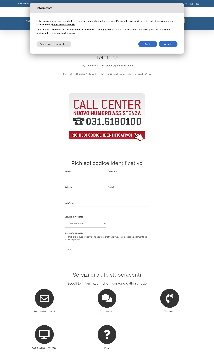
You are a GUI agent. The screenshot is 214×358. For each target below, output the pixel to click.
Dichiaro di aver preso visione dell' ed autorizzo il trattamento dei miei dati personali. (106, 238)
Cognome (112, 171)
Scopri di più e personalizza (54, 44)
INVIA (69, 249)
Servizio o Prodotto (74, 217)
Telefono (69, 203)
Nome (68, 171)
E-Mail (111, 187)
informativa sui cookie (63, 24)
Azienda (68, 187)
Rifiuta (147, 44)
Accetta (168, 44)
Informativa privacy (74, 233)
